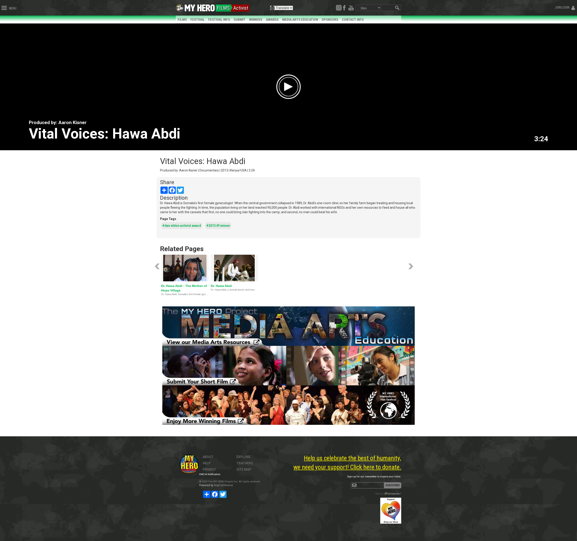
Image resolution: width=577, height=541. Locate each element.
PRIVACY (209, 469)
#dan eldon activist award (181, 225)
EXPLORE (243, 457)
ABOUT (208, 457)
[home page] (199, 7)
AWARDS (272, 20)
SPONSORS (330, 20)
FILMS (182, 20)
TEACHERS (244, 463)
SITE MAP (243, 469)
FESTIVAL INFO (219, 20)
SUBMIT (239, 20)
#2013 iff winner (218, 225)
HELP (207, 463)
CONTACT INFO (353, 20)
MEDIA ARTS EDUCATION (300, 20)
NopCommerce (223, 485)
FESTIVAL (197, 20)
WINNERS (255, 20)
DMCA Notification (209, 474)
